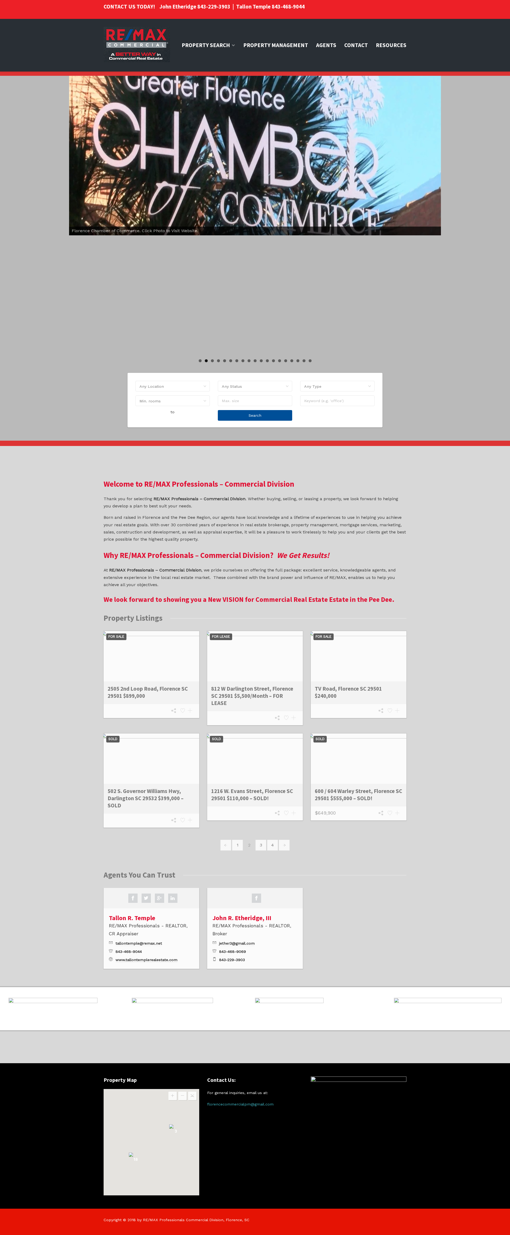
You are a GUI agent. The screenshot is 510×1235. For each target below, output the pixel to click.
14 (279, 360)
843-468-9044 (288, 6)
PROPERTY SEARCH (206, 45)
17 (297, 360)
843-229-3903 (213, 6)
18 (304, 360)
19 (310, 360)
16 (291, 360)
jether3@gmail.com (237, 943)
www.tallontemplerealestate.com (146, 960)
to (173, 412)
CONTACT (356, 45)
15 (285, 360)
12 (267, 360)
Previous (60, 214)
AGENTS (326, 45)
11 (261, 360)
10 (255, 360)
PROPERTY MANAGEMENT (275, 45)
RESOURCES (391, 45)
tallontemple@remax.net (139, 943)
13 (273, 360)
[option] (151, 928)
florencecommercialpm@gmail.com (240, 1104)
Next (450, 214)
